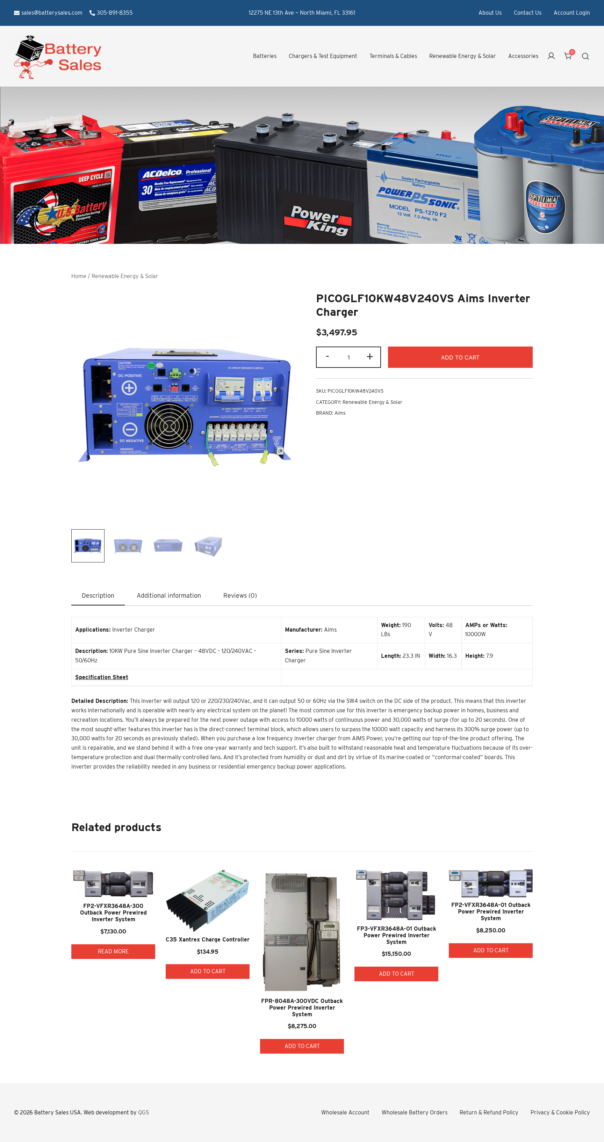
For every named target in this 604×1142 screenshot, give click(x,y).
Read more (113, 951)
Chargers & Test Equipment (323, 56)
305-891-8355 (115, 12)
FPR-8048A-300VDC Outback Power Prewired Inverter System (302, 1008)
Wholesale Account (345, 1112)
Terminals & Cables (393, 56)
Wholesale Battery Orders (414, 1112)
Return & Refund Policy (489, 1112)
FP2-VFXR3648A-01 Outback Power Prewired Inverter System (491, 912)
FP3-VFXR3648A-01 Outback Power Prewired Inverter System (396, 935)
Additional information (169, 595)
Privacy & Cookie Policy (560, 1112)
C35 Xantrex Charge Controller (208, 939)
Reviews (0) (240, 595)
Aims (340, 413)
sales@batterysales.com (51, 12)
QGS (143, 1112)
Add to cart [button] (207, 971)
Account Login (572, 12)
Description (98, 595)
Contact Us (527, 12)
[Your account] (551, 56)
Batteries (264, 56)
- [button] (327, 356)
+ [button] (369, 356)
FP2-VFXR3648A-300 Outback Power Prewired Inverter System (113, 913)
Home (78, 276)
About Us (490, 12)
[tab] (98, 596)
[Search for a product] (585, 56)
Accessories (523, 56)
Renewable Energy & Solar (462, 56)
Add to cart (460, 357)
